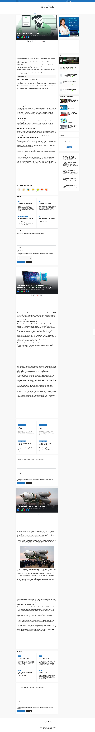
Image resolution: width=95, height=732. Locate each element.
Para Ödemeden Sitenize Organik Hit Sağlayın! (47, 219)
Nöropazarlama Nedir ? (44, 672)
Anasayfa (22, 12)
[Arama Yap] (59, 1)
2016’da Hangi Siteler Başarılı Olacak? (25, 673)
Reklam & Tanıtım (45, 724)
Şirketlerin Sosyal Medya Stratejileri (70, 89)
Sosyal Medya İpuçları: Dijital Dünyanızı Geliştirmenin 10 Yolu (72, 120)
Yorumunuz (20, 236)
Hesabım (31, 724)
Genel (74, 12)
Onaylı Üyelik (37, 724)
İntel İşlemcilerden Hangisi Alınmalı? (24, 444)
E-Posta (19, 247)
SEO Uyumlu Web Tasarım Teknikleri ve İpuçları (73, 106)
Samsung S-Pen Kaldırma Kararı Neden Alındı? (72, 113)
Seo (35, 12)
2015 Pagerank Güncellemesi (25, 203)
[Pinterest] (66, 1)
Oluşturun (69, 147)
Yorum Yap (20, 230)
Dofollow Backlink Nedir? (45, 203)
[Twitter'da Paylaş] (20, 37)
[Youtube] (65, 1)
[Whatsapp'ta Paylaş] (22, 37)
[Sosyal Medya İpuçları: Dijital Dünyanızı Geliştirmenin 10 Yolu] (63, 120)
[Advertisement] (36, 50)
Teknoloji (27, 12)
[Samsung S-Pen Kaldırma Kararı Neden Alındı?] (63, 114)
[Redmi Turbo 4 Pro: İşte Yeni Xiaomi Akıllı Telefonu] (63, 127)
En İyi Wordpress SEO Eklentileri (25, 218)
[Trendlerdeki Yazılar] (17, 1)
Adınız (19, 244)
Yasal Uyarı (52, 724)
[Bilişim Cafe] (47, 6)
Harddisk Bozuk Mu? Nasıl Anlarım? (45, 427)
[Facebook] (61, 1)
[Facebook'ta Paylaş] (18, 37)
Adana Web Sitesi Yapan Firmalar (69, 67)
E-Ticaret (53, 12)
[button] (94, 332)
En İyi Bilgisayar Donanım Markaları (24, 427)
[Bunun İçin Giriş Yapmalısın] (28, 41)
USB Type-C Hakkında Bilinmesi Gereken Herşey (46, 444)
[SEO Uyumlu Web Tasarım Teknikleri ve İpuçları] (63, 107)
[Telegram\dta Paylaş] (28, 37)
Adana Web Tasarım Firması (47, 728)
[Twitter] (63, 1)
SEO (52, 61)
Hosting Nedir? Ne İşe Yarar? (46, 658)
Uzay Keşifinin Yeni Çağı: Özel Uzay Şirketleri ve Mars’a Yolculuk (70, 157)
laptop (27, 342)
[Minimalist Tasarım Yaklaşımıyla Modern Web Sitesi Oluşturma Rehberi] (63, 101)
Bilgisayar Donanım (22, 424)
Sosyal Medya (48, 12)
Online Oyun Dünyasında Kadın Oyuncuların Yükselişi (26, 1)
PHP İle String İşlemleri (23, 658)
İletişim (62, 724)
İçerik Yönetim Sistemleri (22, 216)
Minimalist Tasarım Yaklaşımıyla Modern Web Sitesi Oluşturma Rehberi (73, 100)
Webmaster (62, 12)
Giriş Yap (74, 1)
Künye (58, 724)
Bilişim (31, 12)
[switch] (69, 1)
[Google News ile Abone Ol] (42, 41)
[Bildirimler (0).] (78, 1)
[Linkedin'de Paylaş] (26, 37)
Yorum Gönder (21, 261)
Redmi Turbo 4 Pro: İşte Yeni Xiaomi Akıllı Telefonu (72, 126)
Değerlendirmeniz (20, 250)
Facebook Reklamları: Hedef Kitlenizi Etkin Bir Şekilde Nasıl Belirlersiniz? (70, 75)
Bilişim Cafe (19, 35)
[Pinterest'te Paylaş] (24, 37)
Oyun (58, 12)
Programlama (69, 12)
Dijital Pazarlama (40, 12)
